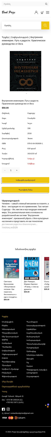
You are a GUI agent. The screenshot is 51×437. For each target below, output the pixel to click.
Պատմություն (32, 322)
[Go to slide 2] (26, 93)
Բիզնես (5, 325)
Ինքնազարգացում (9, 354)
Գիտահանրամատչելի (35, 344)
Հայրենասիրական (34, 333)
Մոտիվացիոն (7, 322)
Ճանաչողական (33, 336)
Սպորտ (29, 366)
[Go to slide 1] (24, 93)
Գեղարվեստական (10, 333)
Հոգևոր (5, 358)
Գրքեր (5, 37)
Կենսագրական (8, 329)
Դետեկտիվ (6, 347)
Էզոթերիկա (31, 329)
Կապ (4, 391)
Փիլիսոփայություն (9, 376)
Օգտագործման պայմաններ (16, 386)
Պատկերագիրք (8, 361)
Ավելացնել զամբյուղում (25, 180)
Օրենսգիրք (31, 351)
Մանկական (7, 343)
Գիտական (6, 365)
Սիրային (30, 358)
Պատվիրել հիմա (26, 190)
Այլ (27, 362)
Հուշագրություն (32, 376)
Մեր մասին (7, 381)
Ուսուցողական (32, 347)
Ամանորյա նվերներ (34, 355)
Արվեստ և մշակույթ (10, 369)
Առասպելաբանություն (35, 325)
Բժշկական (6, 372)
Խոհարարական (33, 340)
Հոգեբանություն (20, 37)
